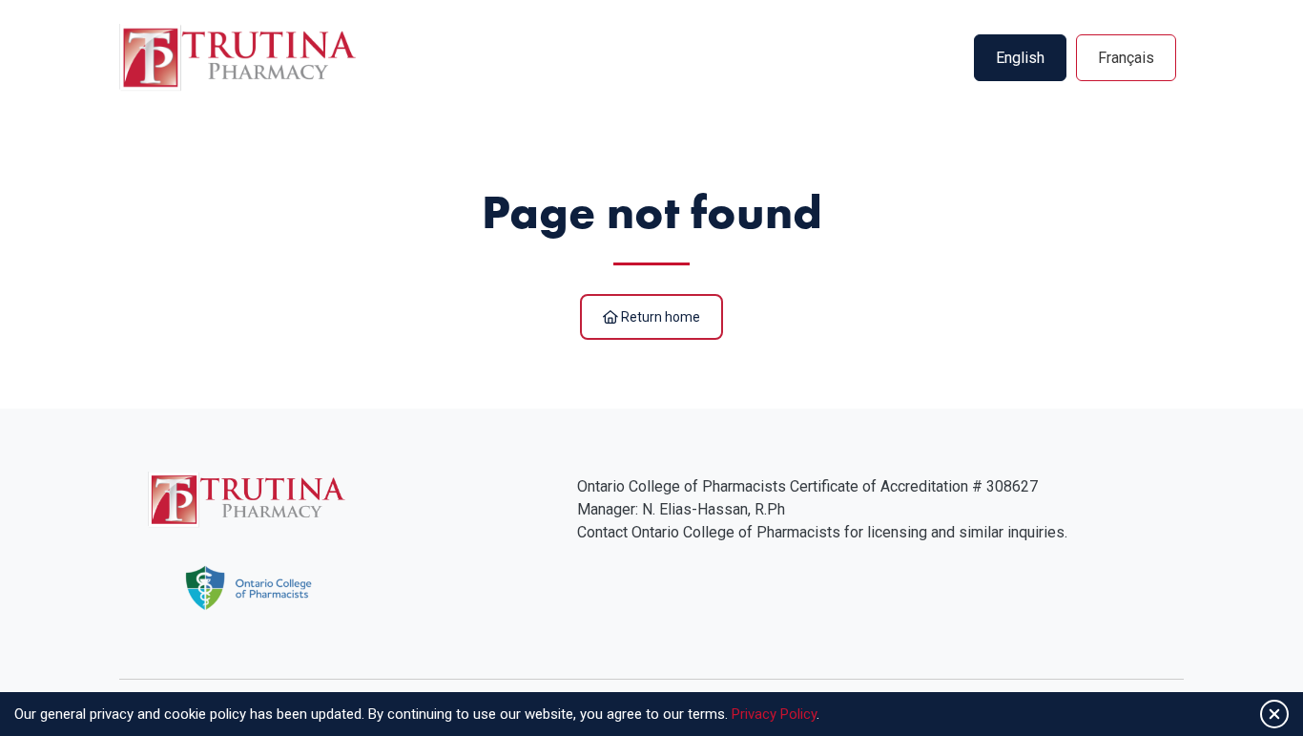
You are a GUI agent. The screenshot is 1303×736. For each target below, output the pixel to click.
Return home (659, 317)
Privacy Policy (774, 714)
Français (1126, 58)
